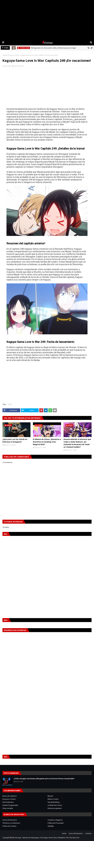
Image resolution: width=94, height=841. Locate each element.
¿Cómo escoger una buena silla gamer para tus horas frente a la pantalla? (44, 778)
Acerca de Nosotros (9, 820)
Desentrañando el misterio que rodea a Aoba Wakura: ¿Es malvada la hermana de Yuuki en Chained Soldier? (77, 443)
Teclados (5, 527)
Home (64, 833)
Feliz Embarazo (8, 802)
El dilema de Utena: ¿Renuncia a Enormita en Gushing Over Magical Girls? (47, 442)
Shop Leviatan (7, 808)
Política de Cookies (9, 826)
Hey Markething (53, 802)
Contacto (88, 833)
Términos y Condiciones (11, 823)
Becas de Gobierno (9, 796)
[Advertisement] (47, 19)
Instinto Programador (10, 805)
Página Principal (7, 55)
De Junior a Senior (9, 799)
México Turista (53, 799)
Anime (17, 55)
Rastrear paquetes (55, 808)
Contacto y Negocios (55, 820)
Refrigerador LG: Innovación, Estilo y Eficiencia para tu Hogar (53, 48)
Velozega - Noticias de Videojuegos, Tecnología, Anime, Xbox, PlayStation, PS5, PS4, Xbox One (47, 838)
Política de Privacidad (55, 823)
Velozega (7, 66)
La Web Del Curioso (55, 805)
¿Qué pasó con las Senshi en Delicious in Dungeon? (14, 440)
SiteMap (51, 826)
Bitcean (50, 796)
